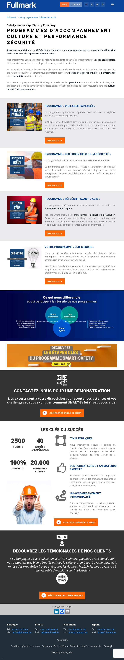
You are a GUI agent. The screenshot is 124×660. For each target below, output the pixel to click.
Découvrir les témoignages (63, 595)
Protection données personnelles (86, 646)
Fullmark (11, 17)
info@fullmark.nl (78, 632)
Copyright (108, 646)
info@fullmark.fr (50, 632)
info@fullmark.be (22, 632)
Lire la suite (54, 140)
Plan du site (62, 639)
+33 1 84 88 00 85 (49, 629)
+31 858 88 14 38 (76, 629)
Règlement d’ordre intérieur (55, 646)
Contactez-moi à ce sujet (63, 413)
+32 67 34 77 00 (20, 629)
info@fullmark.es (106, 632)
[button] (112, 4)
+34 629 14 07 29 (105, 629)
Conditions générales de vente (25, 646)
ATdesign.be (66, 652)
